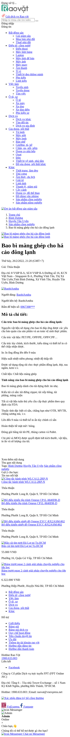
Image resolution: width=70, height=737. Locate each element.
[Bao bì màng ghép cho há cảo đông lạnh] (25, 233)
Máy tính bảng (24, 51)
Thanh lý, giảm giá (26, 186)
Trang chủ (14, 214)
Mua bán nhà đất (25, 39)
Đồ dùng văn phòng (27, 196)
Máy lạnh (21, 138)
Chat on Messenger (33, 733)
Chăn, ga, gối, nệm (26, 148)
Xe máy (20, 103)
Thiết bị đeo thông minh (29, 74)
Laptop (20, 55)
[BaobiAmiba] (10, 288)
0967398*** (27, 306)
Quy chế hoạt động (19, 632)
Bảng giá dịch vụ (18, 629)
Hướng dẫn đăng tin (20, 645)
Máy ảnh (21, 61)
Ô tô (18, 100)
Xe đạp (20, 106)
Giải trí (20, 180)
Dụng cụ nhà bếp (25, 151)
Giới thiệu (14, 623)
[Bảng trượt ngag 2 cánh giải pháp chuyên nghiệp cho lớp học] (35, 567)
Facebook (14, 667)
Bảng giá (14, 626)
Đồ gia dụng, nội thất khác (31, 164)
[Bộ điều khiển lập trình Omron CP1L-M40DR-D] (30, 500)
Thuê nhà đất (23, 42)
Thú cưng (21, 173)
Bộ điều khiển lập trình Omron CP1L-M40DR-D (29, 503)
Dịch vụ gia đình (25, 125)
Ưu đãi (12, 639)
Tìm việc (21, 93)
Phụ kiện (21, 77)
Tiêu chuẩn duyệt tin (20, 636)
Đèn (18, 157)
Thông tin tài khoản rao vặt (24, 642)
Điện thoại (22, 48)
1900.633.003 (9, 658)
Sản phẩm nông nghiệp (29, 202)
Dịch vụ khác (23, 119)
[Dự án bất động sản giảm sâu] (19, 208)
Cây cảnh (21, 189)
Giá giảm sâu (23, 35)
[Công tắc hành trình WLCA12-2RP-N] (24, 478)
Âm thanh (21, 67)
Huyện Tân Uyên (19, 221)
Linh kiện (21, 80)
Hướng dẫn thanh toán (21, 648)
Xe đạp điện (23, 109)
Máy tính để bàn (25, 58)
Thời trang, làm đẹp (27, 170)
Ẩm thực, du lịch (25, 176)
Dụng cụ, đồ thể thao (28, 192)
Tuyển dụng (22, 90)
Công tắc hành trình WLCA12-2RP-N (23, 481)
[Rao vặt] (15, 11)
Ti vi (18, 71)
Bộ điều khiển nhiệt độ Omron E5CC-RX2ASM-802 (31, 524)
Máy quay (21, 64)
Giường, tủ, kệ (24, 144)
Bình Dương (16, 217)
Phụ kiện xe (22, 112)
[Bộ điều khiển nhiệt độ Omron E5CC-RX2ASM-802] (33, 521)
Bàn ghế (20, 141)
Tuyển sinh (22, 87)
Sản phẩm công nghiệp (29, 199)
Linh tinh (21, 183)
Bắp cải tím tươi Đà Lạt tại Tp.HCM (22, 545)
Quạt (18, 154)
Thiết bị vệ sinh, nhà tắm (30, 160)
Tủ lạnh (20, 132)
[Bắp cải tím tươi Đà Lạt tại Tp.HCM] (23, 542)
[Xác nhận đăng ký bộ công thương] (22, 698)
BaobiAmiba (24, 294)
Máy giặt (21, 135)
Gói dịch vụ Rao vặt (17, 16)
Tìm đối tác (22, 122)
